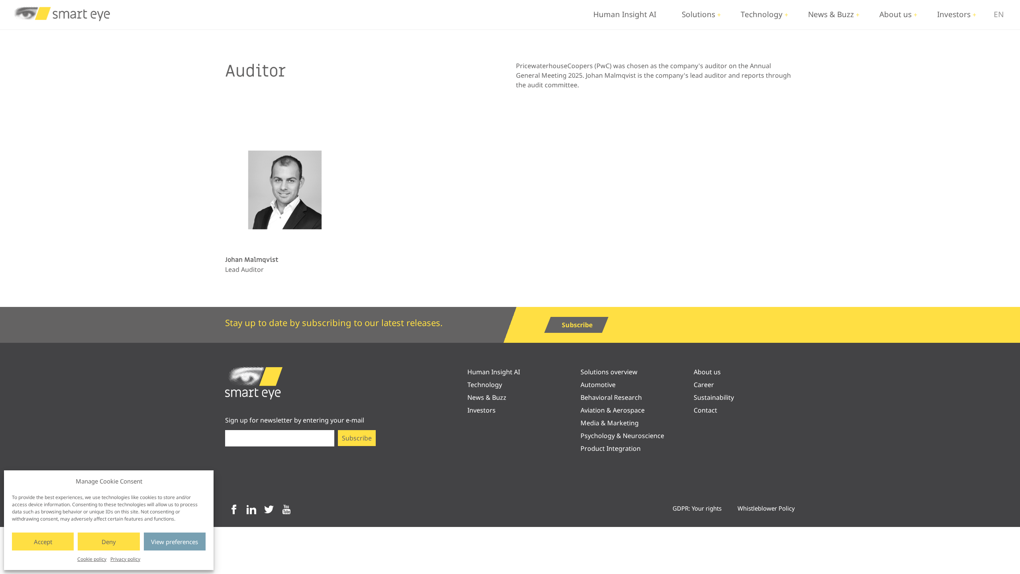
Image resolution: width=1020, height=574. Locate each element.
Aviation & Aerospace (613, 410)
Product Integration (611, 448)
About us (895, 14)
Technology (762, 14)
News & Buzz (831, 14)
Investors (954, 14)
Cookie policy (91, 559)
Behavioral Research (611, 397)
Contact (705, 410)
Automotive (598, 384)
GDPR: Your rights (697, 508)
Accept (43, 542)
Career (704, 384)
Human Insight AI (624, 14)
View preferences (174, 542)
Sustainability (714, 397)
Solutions (698, 14)
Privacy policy (125, 559)
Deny (109, 542)
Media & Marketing (610, 423)
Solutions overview (609, 372)
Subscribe (577, 324)
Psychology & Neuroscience (622, 435)
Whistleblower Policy (766, 508)
